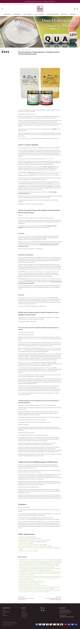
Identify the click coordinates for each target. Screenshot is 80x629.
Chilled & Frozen (27, 14)
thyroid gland (28, 338)
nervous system (37, 338)
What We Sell (21, 4)
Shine (20, 288)
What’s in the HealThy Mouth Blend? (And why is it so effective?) (47, 175)
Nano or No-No (23, 349)
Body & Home (64, 14)
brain (24, 338)
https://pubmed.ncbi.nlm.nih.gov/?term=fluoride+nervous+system (33, 585)
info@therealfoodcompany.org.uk (67, 616)
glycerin (34, 439)
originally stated (48, 353)
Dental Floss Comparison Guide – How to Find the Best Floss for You (33, 546)
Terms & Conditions (6, 622)
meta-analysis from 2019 (27, 241)
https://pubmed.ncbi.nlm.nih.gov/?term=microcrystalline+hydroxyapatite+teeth (36, 570)
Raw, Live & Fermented (39, 14)
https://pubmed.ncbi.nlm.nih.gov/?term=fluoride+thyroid (31, 582)
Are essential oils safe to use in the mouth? (28, 538)
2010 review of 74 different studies (26, 236)
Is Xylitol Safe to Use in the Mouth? (26, 550)
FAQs (3, 613)
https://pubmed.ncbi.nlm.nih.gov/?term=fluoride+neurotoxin (31, 581)
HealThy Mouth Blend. (49, 158)
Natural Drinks (17, 14)
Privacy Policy (13, 622)
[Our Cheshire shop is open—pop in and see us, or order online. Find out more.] (40, 1)
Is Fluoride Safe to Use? (24, 543)
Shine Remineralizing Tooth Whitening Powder (28, 541)
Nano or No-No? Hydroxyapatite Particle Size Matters (49, 269)
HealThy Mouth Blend (23, 537)
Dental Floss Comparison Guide (51, 348)
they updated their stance (26, 362)
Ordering (4, 610)
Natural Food (7, 14)
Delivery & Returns (6, 611)
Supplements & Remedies (52, 14)
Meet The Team (14, 4)
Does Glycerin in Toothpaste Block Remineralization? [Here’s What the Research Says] (37, 547)
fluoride (49, 257)
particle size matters (47, 521)
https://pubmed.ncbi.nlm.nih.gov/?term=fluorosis (29, 584)
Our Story (4, 4)
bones (32, 338)
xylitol (20, 519)
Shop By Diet (73, 14)
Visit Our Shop (27, 4)
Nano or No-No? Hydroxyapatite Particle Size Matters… (31, 544)
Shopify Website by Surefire (7, 625)
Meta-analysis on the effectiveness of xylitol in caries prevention (34, 297)
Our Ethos (9, 4)
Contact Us (33, 4)
